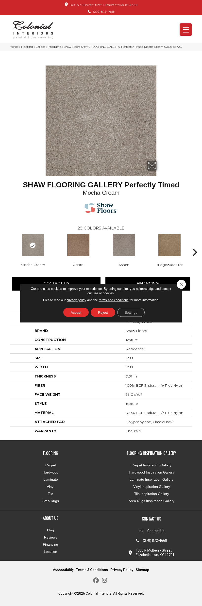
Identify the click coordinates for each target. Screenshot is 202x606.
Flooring (27, 47)
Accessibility (63, 570)
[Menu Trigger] (186, 29)
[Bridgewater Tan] (169, 245)
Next (194, 245)
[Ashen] (124, 245)
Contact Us (155, 531)
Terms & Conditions (92, 570)
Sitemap (142, 570)
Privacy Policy (121, 570)
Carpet (40, 47)
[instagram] (104, 580)
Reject (103, 312)
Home (14, 47)
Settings (131, 312)
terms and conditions (114, 300)
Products (54, 47)
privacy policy (76, 300)
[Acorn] (78, 245)
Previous (7, 245)
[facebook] (96, 580)
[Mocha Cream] (32, 245)
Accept (76, 312)
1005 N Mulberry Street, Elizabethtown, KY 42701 (103, 5)
